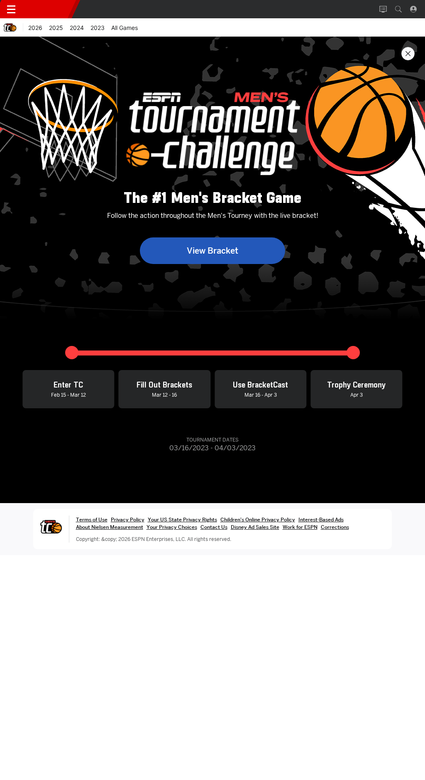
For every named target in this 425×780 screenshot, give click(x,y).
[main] (212, 408)
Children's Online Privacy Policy (257, 519)
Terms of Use (91, 519)
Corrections (335, 527)
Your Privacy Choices (172, 527)
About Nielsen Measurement (109, 527)
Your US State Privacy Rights (182, 519)
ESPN (49, 9)
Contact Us (213, 527)
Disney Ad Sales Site (255, 527)
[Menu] (11, 9)
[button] (398, 9)
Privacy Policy (127, 519)
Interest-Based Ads (321, 519)
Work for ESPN (300, 527)
